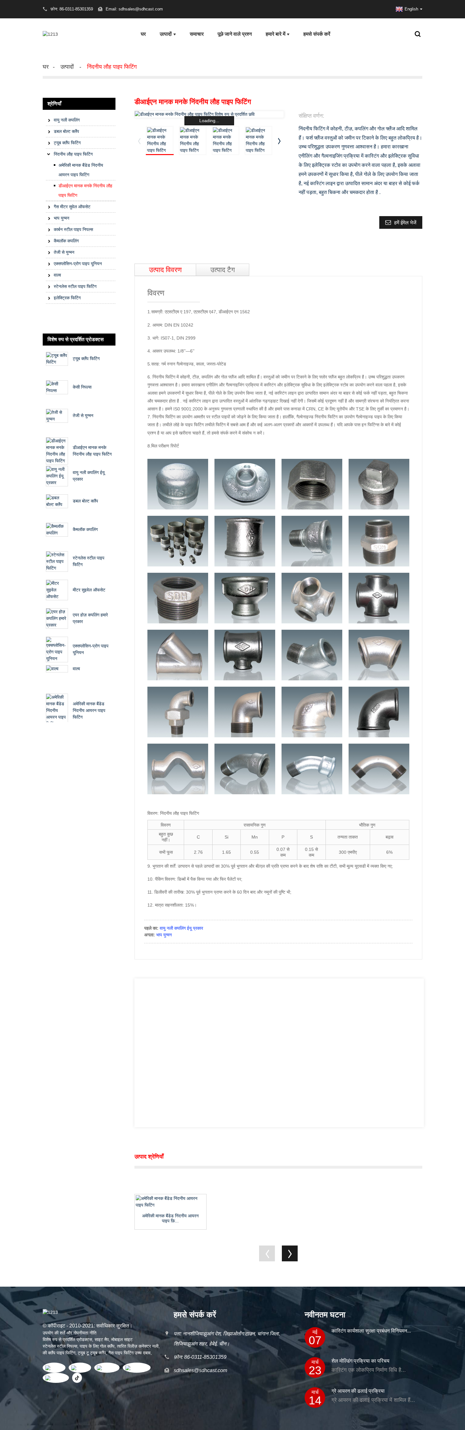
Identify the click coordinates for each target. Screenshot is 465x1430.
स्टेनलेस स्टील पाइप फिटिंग (75, 286)
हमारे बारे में (275, 34)
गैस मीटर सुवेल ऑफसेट (72, 206)
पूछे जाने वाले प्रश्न (235, 34)
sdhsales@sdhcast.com (200, 1370)
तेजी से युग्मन (64, 252)
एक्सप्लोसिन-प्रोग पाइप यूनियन (78, 263)
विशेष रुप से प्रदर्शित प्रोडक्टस (67, 1339)
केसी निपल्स (82, 387)
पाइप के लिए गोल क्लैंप (97, 1346)
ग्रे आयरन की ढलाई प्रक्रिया (358, 1391)
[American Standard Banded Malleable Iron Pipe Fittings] (170, 1201)
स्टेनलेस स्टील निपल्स (60, 1346)
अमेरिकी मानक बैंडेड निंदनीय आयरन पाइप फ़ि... (170, 1218)
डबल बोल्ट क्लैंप (66, 131)
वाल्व (57, 275)
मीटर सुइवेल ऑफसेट (89, 589)
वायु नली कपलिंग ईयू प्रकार (181, 928)
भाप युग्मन (61, 218)
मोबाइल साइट (122, 1339)
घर (143, 34)
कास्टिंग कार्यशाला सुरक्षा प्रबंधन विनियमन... (371, 1330)
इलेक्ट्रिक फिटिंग (67, 297)
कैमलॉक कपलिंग (66, 240)
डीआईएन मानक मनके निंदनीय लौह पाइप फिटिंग (85, 190)
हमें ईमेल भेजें (405, 222)
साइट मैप (102, 1339)
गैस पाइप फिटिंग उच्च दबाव (129, 1352)
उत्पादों (166, 34)
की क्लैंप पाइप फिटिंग (59, 1352)
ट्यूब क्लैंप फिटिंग (67, 142)
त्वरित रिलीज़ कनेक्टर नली (137, 1346)
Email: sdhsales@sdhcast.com (134, 9)
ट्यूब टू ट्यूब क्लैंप (92, 1352)
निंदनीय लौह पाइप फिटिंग (112, 67)
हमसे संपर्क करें (316, 34)
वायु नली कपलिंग (67, 119)
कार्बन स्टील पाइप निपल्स (73, 229)
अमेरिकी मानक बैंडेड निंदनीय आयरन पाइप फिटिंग (81, 170)
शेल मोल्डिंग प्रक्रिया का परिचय (360, 1361)
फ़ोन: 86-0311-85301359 (200, 1357)
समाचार (197, 34)
